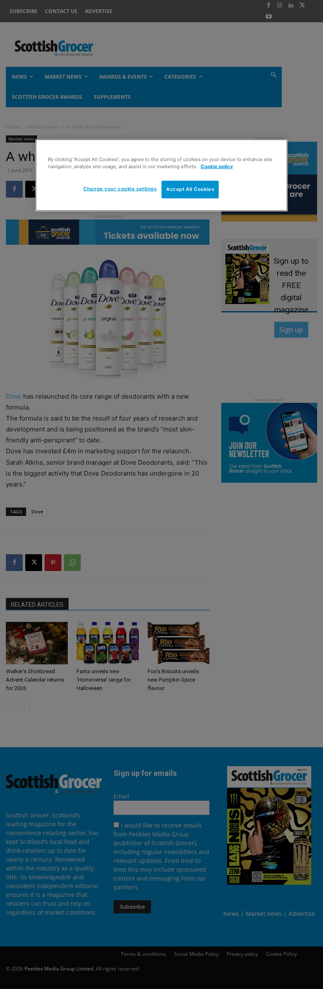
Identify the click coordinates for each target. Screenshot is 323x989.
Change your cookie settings (119, 189)
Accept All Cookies (190, 189)
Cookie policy (217, 166)
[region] (161, 175)
